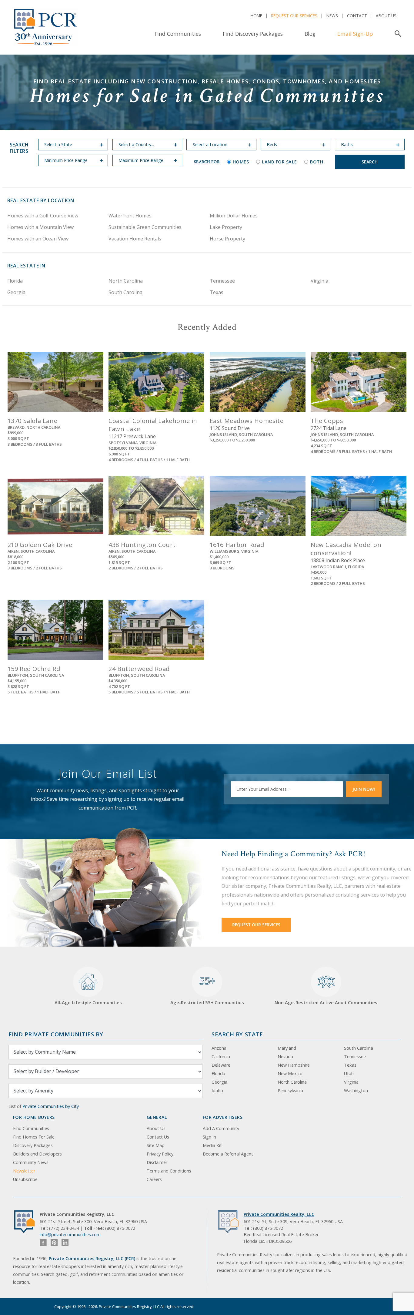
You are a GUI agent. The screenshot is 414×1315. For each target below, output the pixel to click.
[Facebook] (43, 1242)
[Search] (396, 33)
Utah (349, 1073)
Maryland (287, 1048)
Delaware (221, 1065)
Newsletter (24, 1171)
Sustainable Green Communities (145, 227)
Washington (356, 1090)
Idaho (217, 1090)
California (221, 1056)
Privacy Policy (160, 1154)
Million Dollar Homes (234, 215)
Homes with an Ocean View (37, 238)
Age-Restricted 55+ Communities (207, 990)
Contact (357, 15)
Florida (15, 280)
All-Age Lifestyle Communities (88, 1002)
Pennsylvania (290, 1090)
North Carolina (126, 280)
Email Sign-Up (355, 33)
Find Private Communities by (55, 1034)
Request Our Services (294, 15)
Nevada (285, 1056)
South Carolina (125, 292)
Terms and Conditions (169, 1171)
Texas (216, 292)
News (332, 15)
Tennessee (222, 280)
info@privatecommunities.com (70, 1234)
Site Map (156, 1145)
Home (256, 15)
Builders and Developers (37, 1154)
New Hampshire (294, 1065)
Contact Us (158, 1137)
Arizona (219, 1048)
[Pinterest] (54, 1242)
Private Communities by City (50, 1106)
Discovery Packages (33, 1145)
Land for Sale (279, 162)
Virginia (319, 280)
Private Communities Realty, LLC (279, 1214)
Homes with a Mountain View (40, 227)
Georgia (16, 292)
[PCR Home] (27, 1221)
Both (316, 162)
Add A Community (221, 1128)
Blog (310, 33)
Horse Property (227, 238)
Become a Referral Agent (228, 1154)
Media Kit (212, 1145)
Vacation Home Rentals (135, 238)
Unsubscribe (25, 1179)
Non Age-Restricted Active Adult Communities (326, 1002)
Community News (30, 1162)
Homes (241, 162)
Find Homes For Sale (34, 1137)
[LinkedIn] (65, 1242)
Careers (154, 1179)
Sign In (209, 1137)
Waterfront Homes (130, 215)
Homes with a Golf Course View (42, 215)
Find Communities (178, 33)
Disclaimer (157, 1162)
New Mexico (290, 1073)
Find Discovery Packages (253, 33)
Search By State (237, 1034)
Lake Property (226, 227)
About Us (386, 15)
